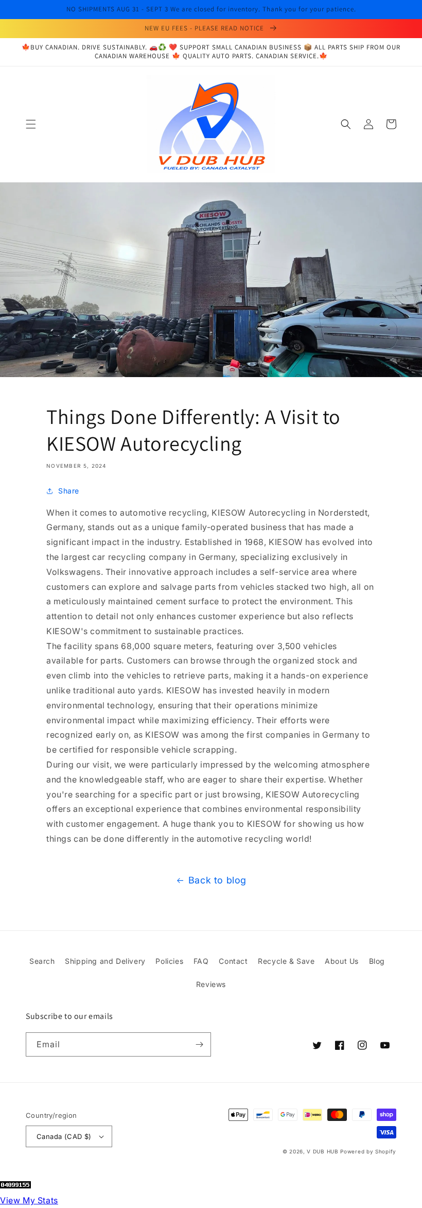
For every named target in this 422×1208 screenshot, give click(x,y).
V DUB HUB (322, 1151)
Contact (233, 961)
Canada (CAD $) (64, 1136)
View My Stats (29, 1200)
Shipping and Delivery (105, 961)
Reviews (211, 984)
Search (42, 961)
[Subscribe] (199, 1044)
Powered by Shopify (368, 1151)
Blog (377, 961)
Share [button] (68, 490)
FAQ (201, 961)
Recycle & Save (286, 961)
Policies (169, 961)
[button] (31, 124)
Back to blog (217, 880)
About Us (342, 961)
